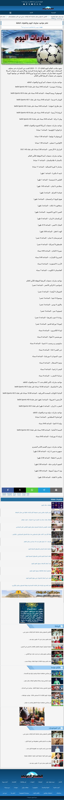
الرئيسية (53, 13)
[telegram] (44, 490)
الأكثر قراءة (55, 667)
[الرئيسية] (24, 4)
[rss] (40, 4)
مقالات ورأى (25, 787)
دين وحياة (7, 787)
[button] (2, 613)
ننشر (28, 495)
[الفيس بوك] (26, 4)
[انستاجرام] (34, 4)
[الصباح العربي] (48, 8)
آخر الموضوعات (54, 728)
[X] (20, 490)
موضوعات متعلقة (56, 499)
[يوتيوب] (32, 4)
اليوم (14, 495)
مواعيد (24, 495)
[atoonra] (32, 594)
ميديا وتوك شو (50, 782)
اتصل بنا (13, 793)
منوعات (16, 787)
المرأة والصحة (45, 787)
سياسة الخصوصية (24, 793)
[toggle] (10, 12)
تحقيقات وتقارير (48, 793)
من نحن (5, 793)
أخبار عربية (5, 782)
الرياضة (53, 18)
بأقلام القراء (36, 793)
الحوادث (32, 782)
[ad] (31, 623)
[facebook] (8, 490)
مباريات (19, 495)
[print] (56, 490)
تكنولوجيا (35, 787)
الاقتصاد (14, 782)
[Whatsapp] (37, 4)
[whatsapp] (32, 490)
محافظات (58, 793)
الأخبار (31, 13)
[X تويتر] (29, 4)
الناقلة (4, 495)
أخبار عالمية (56, 787)
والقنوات (9, 495)
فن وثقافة (23, 782)
